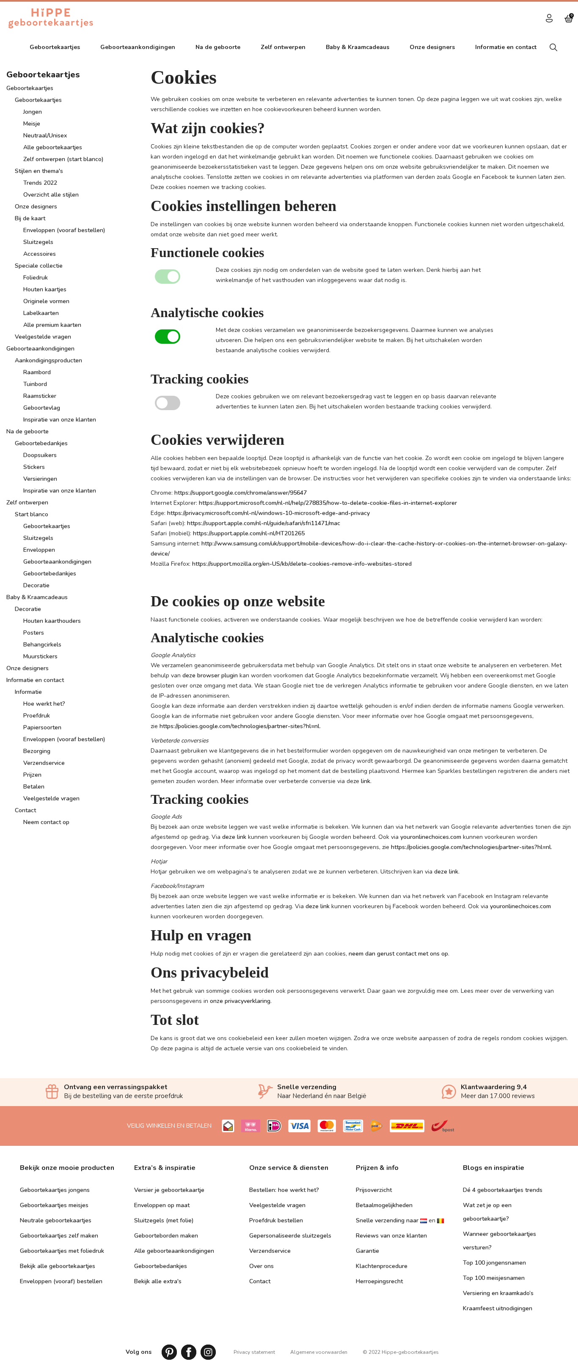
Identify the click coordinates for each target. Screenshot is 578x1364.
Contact (25, 810)
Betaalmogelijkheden (384, 1205)
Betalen (33, 787)
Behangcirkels (42, 645)
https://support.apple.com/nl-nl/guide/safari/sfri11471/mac (263, 523)
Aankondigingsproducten (48, 360)
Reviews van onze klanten (391, 1236)
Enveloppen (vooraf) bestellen (61, 1281)
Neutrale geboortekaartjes (55, 1220)
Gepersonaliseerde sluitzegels (290, 1236)
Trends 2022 (40, 183)
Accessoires (39, 254)
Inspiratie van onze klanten (59, 420)
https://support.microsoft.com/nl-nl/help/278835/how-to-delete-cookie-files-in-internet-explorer (328, 503)
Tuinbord (35, 384)
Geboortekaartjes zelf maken (59, 1236)
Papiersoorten (42, 727)
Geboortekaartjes (29, 88)
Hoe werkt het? (44, 704)
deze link (234, 837)
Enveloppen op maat (162, 1205)
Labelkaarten (41, 313)
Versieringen (40, 479)
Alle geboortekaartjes (52, 147)
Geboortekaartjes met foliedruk (62, 1251)
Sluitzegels (38, 242)
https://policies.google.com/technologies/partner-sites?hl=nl (239, 726)
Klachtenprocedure (381, 1266)
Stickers (34, 467)
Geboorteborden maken (166, 1236)
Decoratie (36, 585)
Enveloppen (39, 550)
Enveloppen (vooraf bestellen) (64, 230)
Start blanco (31, 514)
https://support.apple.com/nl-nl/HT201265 (249, 533)
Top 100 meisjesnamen (494, 1278)
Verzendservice (44, 763)
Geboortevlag (41, 408)
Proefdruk (36, 716)
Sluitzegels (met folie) (164, 1220)
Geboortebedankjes (41, 443)
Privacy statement (254, 1352)
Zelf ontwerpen (283, 47)
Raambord (37, 372)
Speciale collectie (39, 266)
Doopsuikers (40, 455)
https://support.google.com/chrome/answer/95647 (240, 493)
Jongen (32, 112)
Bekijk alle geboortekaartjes (57, 1266)
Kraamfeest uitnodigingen (497, 1308)
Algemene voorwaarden (318, 1352)
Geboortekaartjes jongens (55, 1190)
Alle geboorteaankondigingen (174, 1251)
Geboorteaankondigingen (137, 47)
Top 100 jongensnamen (494, 1263)
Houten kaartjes (44, 289)
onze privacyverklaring (240, 1001)
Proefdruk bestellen (276, 1220)
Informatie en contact (506, 47)
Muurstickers (40, 656)
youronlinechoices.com (430, 837)
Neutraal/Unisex (45, 135)
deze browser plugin (210, 675)
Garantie (367, 1251)
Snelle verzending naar (387, 1220)
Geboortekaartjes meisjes (54, 1205)
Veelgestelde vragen (43, 337)
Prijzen (32, 775)
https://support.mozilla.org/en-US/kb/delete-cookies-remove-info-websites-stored (302, 564)
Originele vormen (46, 301)
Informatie (28, 692)
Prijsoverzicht (374, 1190)
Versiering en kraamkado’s (498, 1293)
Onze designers (432, 47)
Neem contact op (46, 822)
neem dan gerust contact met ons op (398, 954)
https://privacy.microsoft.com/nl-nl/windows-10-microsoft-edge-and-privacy (268, 513)
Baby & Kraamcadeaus (357, 47)
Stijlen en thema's (39, 171)
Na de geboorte (217, 47)
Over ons (261, 1266)
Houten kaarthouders (52, 621)
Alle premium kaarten (52, 325)
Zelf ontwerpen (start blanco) (63, 159)
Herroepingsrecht (379, 1281)
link (365, 781)
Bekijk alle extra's (158, 1281)
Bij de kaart (30, 218)
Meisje (31, 124)
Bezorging (36, 751)
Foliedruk (35, 278)
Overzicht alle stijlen (51, 195)
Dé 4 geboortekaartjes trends (502, 1190)
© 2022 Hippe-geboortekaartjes (401, 1352)
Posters (33, 633)
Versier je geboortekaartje (169, 1190)
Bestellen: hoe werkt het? (284, 1190)
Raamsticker (39, 396)
